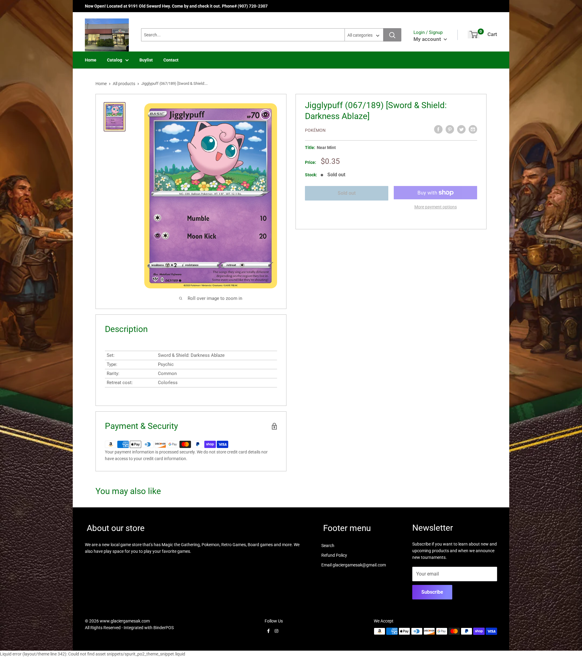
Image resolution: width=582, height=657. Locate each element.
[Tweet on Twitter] (461, 129)
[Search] (392, 34)
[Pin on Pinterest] (450, 129)
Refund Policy (334, 555)
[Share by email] (473, 129)
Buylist (146, 60)
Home (90, 60)
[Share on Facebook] (438, 129)
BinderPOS (163, 627)
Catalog (114, 60)
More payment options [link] (435, 206)
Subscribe (432, 592)
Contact (171, 60)
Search (327, 545)
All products (124, 83)
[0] (474, 34)
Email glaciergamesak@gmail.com (353, 564)
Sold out (347, 193)
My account (427, 39)
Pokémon (315, 130)
